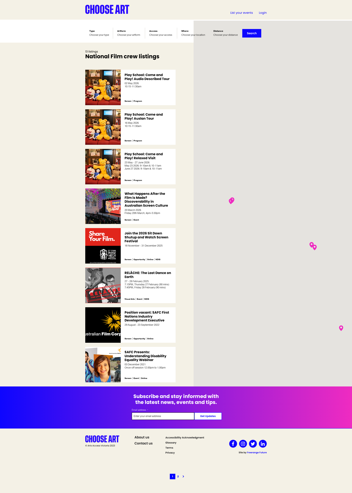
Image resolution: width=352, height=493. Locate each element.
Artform (121, 31)
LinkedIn (263, 444)
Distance (218, 31)
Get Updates (208, 416)
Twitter (253, 444)
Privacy (170, 452)
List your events (241, 13)
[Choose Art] (107, 9)
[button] (312, 245)
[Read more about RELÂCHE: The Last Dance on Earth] (103, 285)
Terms (169, 447)
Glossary (170, 442)
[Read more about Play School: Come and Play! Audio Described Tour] (103, 87)
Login (263, 13)
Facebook (233, 444)
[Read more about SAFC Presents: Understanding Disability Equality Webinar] (103, 364)
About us (141, 437)
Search (252, 33)
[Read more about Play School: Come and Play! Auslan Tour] (103, 127)
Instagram (243, 444)
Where (185, 31)
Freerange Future (257, 452)
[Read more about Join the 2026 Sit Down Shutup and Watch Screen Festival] (103, 246)
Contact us (143, 443)
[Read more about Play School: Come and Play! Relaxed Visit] (103, 166)
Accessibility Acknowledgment (184, 437)
